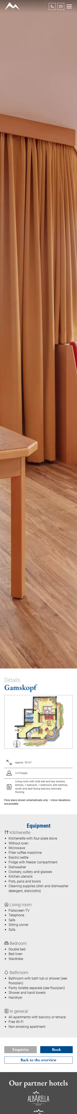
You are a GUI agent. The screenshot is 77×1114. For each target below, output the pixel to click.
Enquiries (20, 1049)
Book (56, 1049)
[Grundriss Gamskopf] (38, 722)
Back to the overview (38, 1060)
